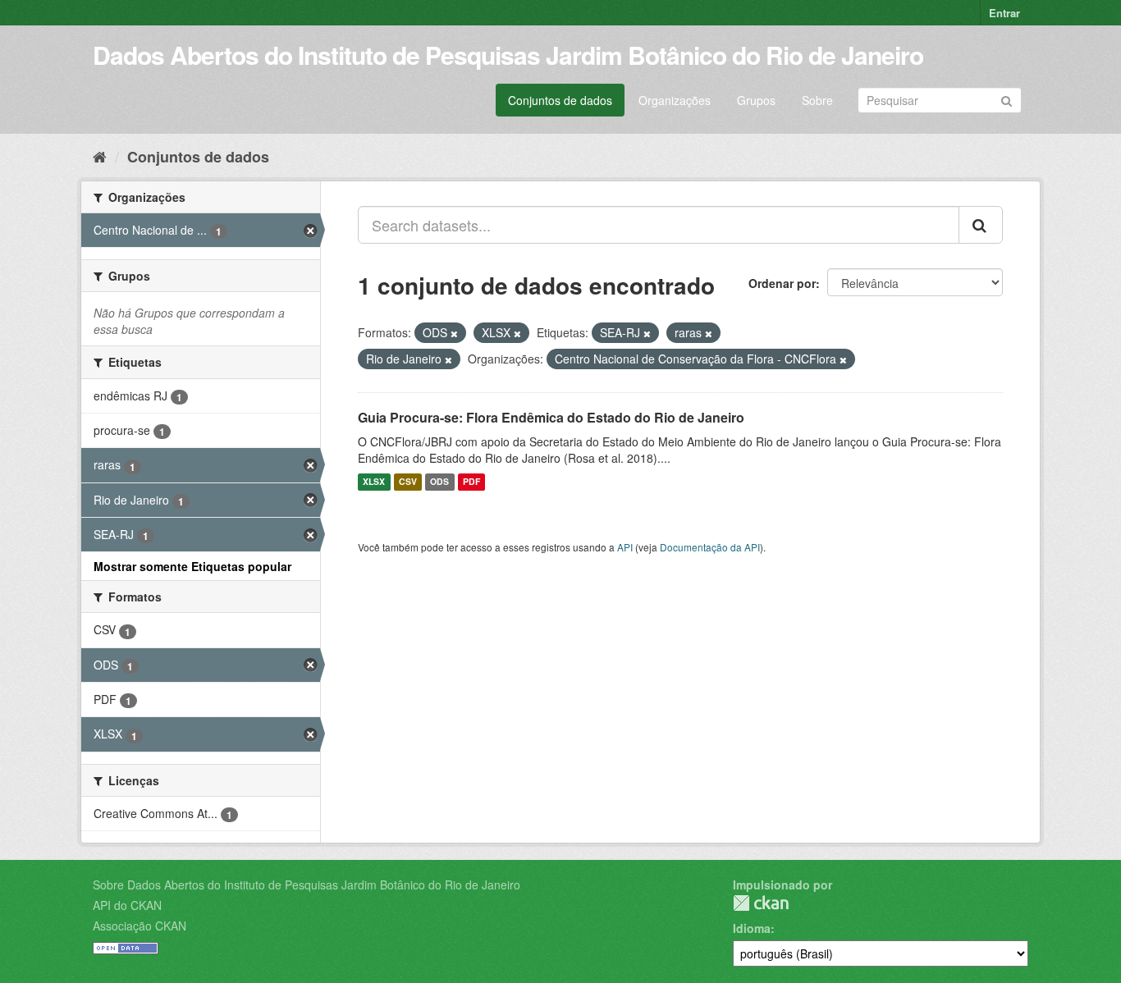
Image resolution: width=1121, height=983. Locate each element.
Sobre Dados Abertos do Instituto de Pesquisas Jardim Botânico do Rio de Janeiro (306, 884)
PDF (471, 482)
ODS (439, 482)
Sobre (817, 100)
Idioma (752, 928)
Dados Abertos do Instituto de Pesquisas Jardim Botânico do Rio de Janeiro (508, 54)
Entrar (1004, 13)
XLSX (374, 482)
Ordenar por (782, 283)
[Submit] (1006, 99)
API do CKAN (127, 905)
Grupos (756, 100)
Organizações (674, 100)
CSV (408, 482)
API (625, 547)
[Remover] (454, 333)
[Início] (100, 156)
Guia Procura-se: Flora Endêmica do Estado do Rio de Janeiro (551, 417)
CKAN (761, 903)
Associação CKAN (139, 925)
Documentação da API (710, 547)
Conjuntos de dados (560, 100)
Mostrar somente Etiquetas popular (192, 566)
